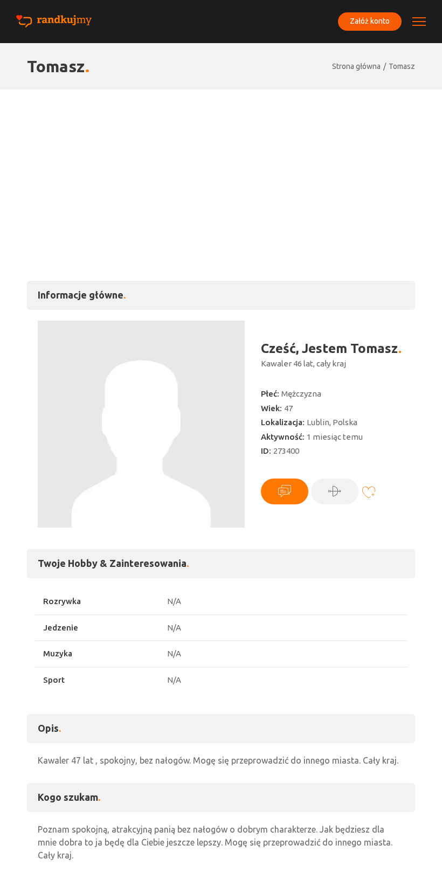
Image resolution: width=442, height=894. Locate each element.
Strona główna (356, 66)
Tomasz (402, 66)
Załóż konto (370, 21)
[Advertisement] (221, 170)
